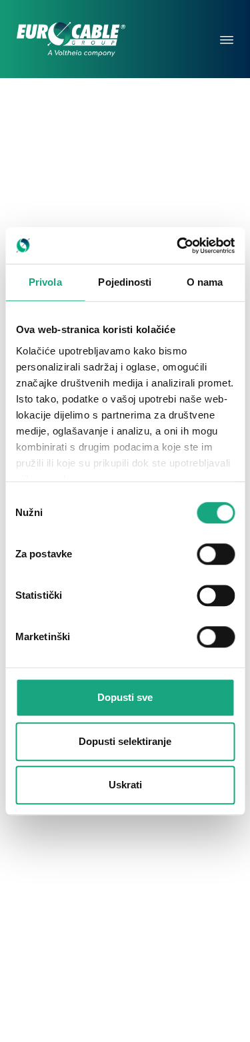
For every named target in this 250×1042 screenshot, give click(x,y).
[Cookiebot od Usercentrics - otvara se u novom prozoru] (178, 245)
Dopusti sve (125, 697)
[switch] (216, 554)
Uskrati (125, 784)
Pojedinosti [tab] (124, 282)
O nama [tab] (205, 282)
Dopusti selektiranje (125, 741)
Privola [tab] (45, 282)
